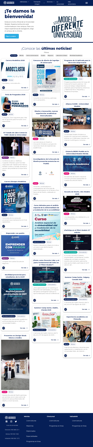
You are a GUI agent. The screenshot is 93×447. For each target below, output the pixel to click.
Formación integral (37, 3)
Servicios (50, 2)
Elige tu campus (11, 36)
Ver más (23, 87)
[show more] (89, 96)
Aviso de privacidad (12, 425)
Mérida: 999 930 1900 (12, 434)
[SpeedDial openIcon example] (3, 87)
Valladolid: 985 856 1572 (12, 438)
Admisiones (23, 2)
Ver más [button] (84, 96)
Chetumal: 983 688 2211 (12, 429)
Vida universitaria (72, 3)
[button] (14, 55)
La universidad (60, 3)
